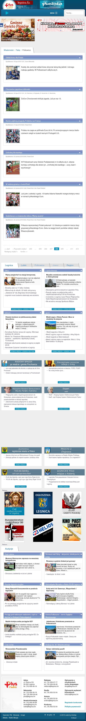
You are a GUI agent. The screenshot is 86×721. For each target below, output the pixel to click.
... (35, 249)
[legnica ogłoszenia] (43, 502)
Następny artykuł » (11, 251)
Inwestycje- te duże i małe (55, 574)
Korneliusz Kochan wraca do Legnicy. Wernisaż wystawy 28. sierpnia (22, 333)
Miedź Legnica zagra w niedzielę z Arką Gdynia (62, 334)
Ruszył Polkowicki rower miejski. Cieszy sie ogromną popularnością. (61, 637)
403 (30, 249)
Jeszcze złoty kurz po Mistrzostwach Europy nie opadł (23, 455)
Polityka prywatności (73, 706)
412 (77, 249)
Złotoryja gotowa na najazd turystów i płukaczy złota (22, 457)
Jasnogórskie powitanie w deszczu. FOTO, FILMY (64, 368)
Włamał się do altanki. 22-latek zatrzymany (20, 290)
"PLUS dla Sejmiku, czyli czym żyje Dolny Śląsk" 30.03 (23, 479)
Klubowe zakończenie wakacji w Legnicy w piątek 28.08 (22, 344)
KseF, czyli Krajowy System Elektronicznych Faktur (65, 397)
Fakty (18, 50)
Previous (4, 30)
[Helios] (43, 530)
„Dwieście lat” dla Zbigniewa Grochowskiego (21, 293)
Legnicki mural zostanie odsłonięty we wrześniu (22, 295)
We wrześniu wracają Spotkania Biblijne (60, 301)
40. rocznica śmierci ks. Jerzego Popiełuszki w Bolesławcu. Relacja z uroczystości (62, 663)
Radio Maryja (13, 717)
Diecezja (16, 715)
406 (45, 249)
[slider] (18, 30)
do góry (50, 715)
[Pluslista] (51, 4)
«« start (7, 249)
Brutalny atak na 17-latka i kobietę (17, 288)
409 (62, 249)
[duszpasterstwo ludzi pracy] (14, 529)
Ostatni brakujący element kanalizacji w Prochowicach (23, 373)
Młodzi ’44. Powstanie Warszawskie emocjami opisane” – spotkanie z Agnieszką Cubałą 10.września (21, 338)
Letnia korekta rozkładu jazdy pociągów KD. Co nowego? (22, 635)
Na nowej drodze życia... (56, 370)
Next (31, 30)
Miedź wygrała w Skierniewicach (57, 337)
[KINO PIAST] (71, 529)
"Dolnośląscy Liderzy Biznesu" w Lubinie (60, 603)
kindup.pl (73, 718)
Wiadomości (9, 50)
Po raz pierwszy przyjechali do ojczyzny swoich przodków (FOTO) (21, 604)
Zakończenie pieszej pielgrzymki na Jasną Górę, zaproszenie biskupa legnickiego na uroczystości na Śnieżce (20, 404)
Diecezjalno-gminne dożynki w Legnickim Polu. (62, 290)
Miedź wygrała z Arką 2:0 (55, 332)
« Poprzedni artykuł (19, 249)
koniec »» (24, 251)
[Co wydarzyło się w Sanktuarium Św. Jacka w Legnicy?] (14, 503)
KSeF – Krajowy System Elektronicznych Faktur (64, 395)
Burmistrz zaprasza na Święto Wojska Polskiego (64, 455)
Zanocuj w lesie (11, 662)
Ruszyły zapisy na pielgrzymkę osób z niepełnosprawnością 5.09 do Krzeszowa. (60, 293)
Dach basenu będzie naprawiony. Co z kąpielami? (64, 457)
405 (40, 249)
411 (71, 249)
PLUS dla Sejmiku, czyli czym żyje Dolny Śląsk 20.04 (23, 477)
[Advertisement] (43, 428)
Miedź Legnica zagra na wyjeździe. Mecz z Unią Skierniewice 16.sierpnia (63, 340)
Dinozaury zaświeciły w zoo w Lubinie (18, 573)
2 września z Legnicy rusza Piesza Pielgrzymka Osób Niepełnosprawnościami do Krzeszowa (62, 298)
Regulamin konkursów (73, 702)
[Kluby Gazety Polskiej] (71, 502)
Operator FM (7, 715)
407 (51, 249)
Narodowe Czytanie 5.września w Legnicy (20, 347)
